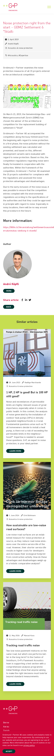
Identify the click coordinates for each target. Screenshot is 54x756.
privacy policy (29, 745)
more (8, 291)
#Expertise (23, 55)
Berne (6, 723)
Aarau (6, 727)
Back (8, 307)
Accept (9, 751)
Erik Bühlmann (30, 515)
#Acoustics (13, 55)
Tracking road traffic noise (23, 645)
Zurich (6, 731)
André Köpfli (13, 44)
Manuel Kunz (29, 636)
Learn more (15, 451)
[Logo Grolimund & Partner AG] (10, 5)
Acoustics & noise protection (20, 48)
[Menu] (49, 7)
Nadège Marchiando (33, 382)
